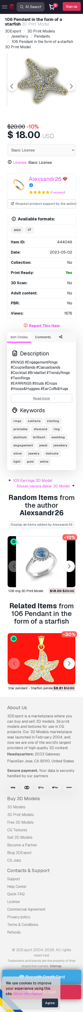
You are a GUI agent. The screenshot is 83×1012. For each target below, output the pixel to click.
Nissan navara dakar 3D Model (43, 486)
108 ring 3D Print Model (25, 591)
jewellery (60, 445)
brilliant (39, 437)
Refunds (14, 932)
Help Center (17, 886)
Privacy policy (18, 917)
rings (17, 421)
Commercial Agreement (26, 909)
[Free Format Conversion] (29, 230)
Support (13, 879)
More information (27, 993)
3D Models (16, 807)
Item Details (19, 337)
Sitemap (56, 966)
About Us (17, 708)
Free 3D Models (20, 822)
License (13, 901)
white (44, 462)
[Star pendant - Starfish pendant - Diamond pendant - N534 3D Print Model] (41, 658)
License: (20, 162)
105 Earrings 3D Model (32, 480)
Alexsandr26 (45, 179)
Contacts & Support (28, 870)
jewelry (33, 453)
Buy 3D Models (23, 799)
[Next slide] (71, 86)
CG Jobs (14, 860)
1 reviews (57, 192)
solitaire (34, 421)
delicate (52, 453)
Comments (43, 337)
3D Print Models (20, 814)
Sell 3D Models (20, 837)
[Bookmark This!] (69, 581)
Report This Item (44, 325)
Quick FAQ (16, 894)
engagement (23, 445)
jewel (43, 445)
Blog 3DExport (19, 852)
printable (20, 429)
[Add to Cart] (59, 581)
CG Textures (17, 830)
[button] (69, 566)
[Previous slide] (12, 86)
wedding (58, 437)
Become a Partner (22, 845)
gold (30, 462)
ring (56, 429)
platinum (20, 437)
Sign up (71, 6)
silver (17, 453)
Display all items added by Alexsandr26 (42, 524)
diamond (40, 429)
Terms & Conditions (22, 924)
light (17, 462)
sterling (53, 421)
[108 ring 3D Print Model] (41, 561)
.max (17, 230)
